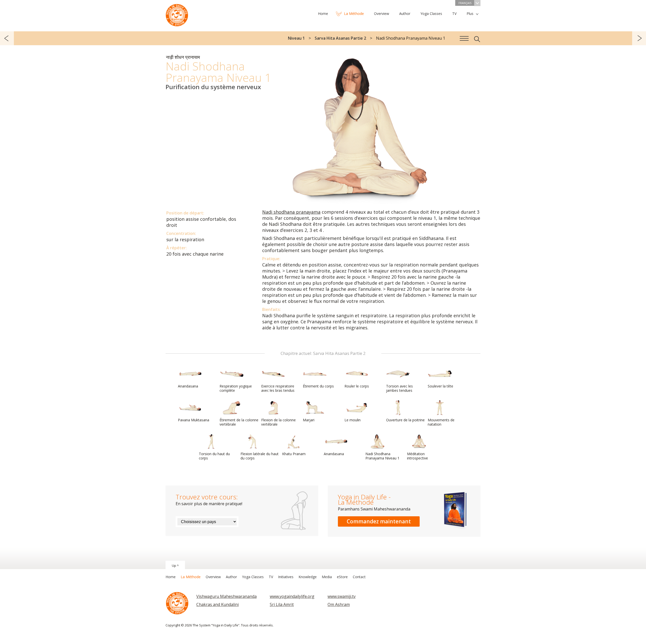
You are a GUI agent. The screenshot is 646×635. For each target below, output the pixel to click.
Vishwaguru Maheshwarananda (226, 596)
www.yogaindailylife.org (292, 596)
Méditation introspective (417, 455)
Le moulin (352, 420)
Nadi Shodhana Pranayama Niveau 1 (382, 455)
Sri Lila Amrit (282, 604)
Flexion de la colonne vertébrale (278, 422)
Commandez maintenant (379, 521)
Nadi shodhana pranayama (291, 212)
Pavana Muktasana (193, 420)
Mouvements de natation (441, 422)
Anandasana (188, 386)
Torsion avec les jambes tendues (399, 388)
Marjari (308, 420)
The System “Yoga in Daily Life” (177, 14)
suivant (639, 38)
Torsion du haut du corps (214, 455)
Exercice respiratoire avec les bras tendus (277, 388)
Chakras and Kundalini (217, 604)
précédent (7, 38)
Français (465, 3)
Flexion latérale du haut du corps (259, 455)
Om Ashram (339, 604)
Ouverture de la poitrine (405, 420)
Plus (470, 13)
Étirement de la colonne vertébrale (239, 422)
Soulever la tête (440, 386)
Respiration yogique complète (236, 388)
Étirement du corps (318, 386)
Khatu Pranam (294, 453)
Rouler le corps (356, 386)
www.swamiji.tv (342, 596)
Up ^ (175, 565)
